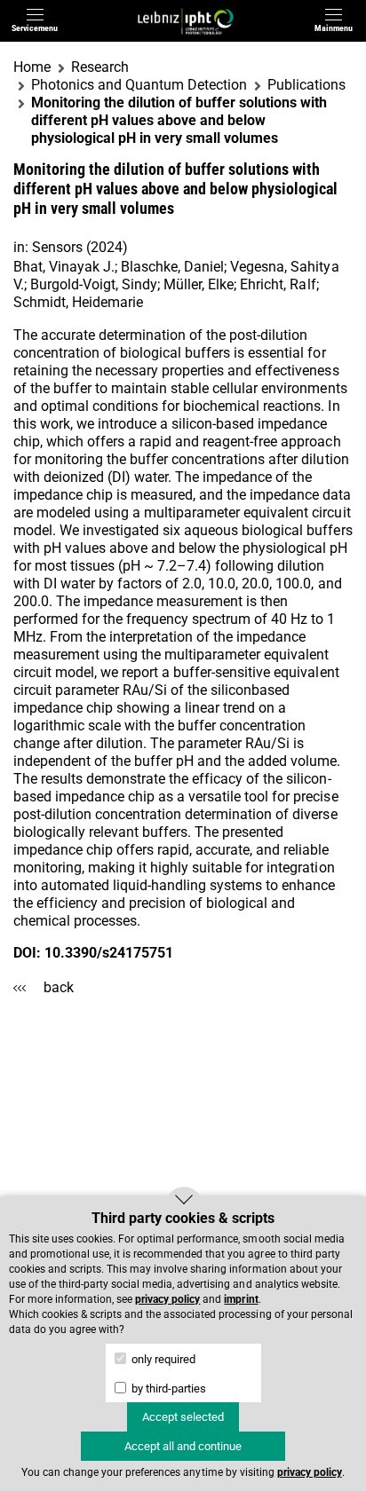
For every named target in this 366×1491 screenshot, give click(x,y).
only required (162, 1359)
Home (32, 67)
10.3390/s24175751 (108, 952)
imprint (241, 1299)
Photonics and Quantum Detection (139, 84)
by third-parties (167, 1388)
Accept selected (183, 1417)
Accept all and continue (183, 1446)
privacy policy (167, 1299)
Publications (306, 84)
